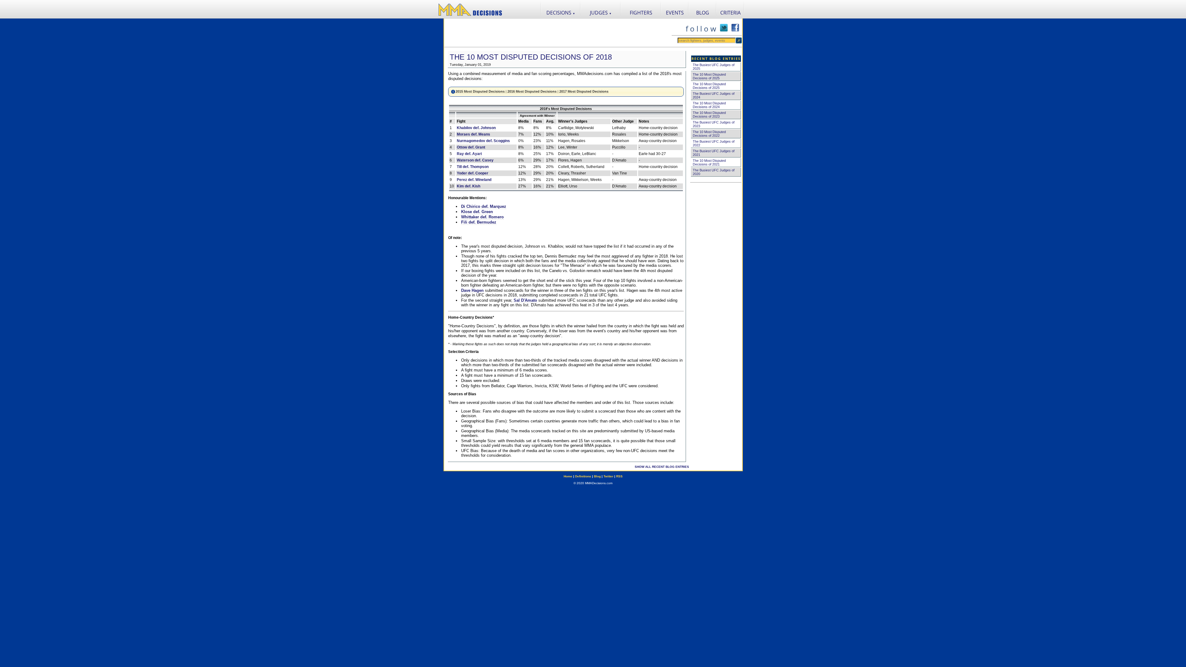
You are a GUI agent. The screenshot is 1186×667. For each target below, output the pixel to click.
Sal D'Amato (525, 300)
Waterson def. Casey (475, 160)
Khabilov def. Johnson (476, 128)
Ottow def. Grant (471, 147)
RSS (619, 476)
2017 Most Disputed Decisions (583, 91)
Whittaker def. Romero (482, 217)
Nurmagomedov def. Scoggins (483, 141)
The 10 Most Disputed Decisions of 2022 (709, 133)
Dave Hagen (472, 290)
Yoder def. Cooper (472, 173)
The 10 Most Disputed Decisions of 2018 (531, 57)
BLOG (702, 12)
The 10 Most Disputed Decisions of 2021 (709, 162)
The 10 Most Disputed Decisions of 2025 (709, 76)
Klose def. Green (477, 211)
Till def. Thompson (473, 167)
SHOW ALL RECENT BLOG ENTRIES (662, 466)
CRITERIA (730, 12)
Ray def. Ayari (469, 154)
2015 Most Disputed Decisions (480, 91)
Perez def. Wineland (474, 180)
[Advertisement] (557, 33)
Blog (597, 476)
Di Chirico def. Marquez (483, 206)
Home (568, 476)
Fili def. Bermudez (478, 222)
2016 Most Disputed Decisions (532, 91)
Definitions (583, 476)
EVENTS (675, 12)
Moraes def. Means (473, 134)
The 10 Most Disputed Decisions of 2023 (709, 114)
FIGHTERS (641, 12)
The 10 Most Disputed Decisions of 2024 (709, 105)
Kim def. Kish (468, 186)
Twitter (608, 476)
